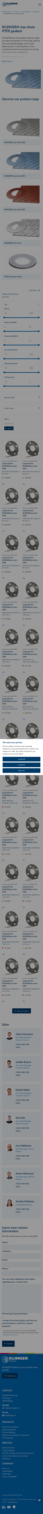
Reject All (21, 770)
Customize (21, 765)
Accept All (21, 759)
